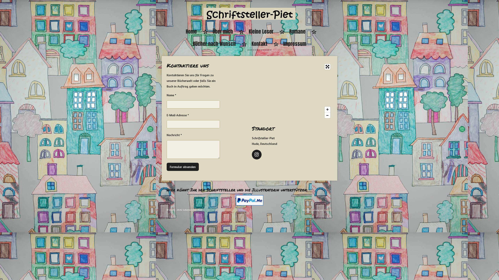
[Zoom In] (327, 109)
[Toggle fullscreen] (327, 67)
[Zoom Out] (327, 115)
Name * (171, 95)
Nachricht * (174, 135)
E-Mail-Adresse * (178, 115)
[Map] (292, 91)
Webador (328, 210)
